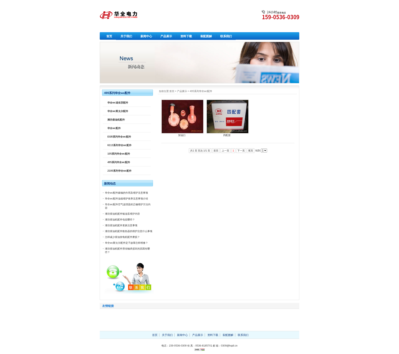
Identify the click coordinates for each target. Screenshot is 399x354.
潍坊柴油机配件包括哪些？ (120, 219)
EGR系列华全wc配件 (119, 136)
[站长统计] (199, 350)
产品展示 (166, 36)
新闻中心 (146, 36)
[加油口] (182, 133)
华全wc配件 (114, 128)
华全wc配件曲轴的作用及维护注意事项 (126, 192)
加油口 (182, 135)
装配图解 (206, 36)
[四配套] (227, 133)
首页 (109, 36)
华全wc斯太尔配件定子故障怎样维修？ (126, 242)
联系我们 (226, 36)
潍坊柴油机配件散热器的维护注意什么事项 (128, 231)
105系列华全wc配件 (118, 153)
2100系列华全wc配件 (119, 170)
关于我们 (126, 36)
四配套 (227, 135)
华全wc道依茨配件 (117, 102)
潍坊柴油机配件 (116, 119)
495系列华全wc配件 (201, 91)
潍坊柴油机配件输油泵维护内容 (122, 213)
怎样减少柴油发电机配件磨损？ (122, 237)
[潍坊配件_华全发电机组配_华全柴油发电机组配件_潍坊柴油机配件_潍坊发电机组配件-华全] (199, 20)
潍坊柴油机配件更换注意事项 (121, 225)
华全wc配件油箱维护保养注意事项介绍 (126, 198)
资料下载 (186, 36)
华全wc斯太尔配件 (117, 111)
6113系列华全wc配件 (119, 145)
